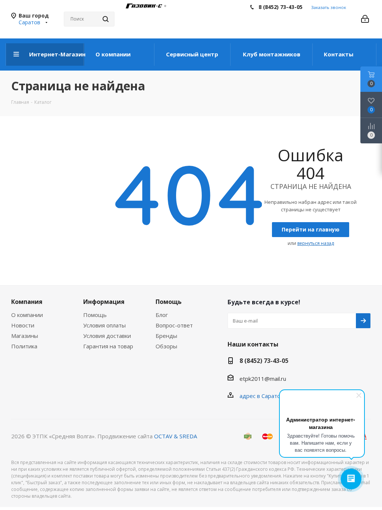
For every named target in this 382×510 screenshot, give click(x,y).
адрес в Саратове (263, 395)
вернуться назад (315, 243)
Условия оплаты (104, 325)
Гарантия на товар (108, 346)
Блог (162, 314)
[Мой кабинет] (365, 19)
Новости (22, 325)
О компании (27, 314)
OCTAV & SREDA (175, 436)
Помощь (95, 314)
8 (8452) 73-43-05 (281, 6)
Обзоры (166, 346)
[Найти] (106, 19)
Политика (24, 346)
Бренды (166, 335)
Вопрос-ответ (174, 325)
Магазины (24, 335)
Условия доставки (107, 335)
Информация (104, 302)
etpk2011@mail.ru (262, 378)
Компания (27, 302)
